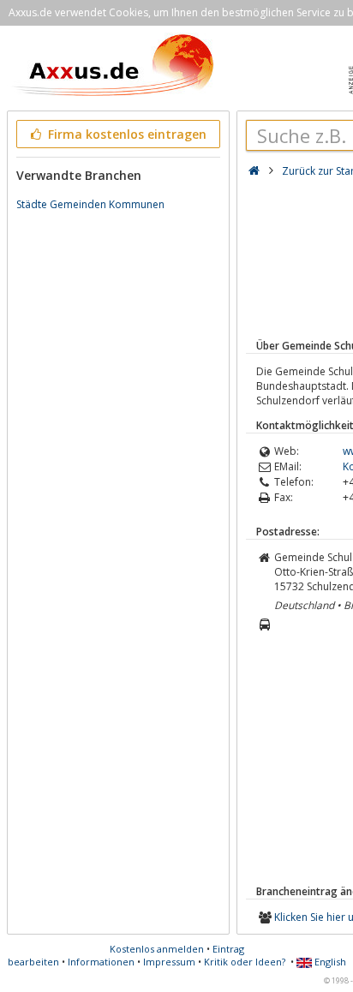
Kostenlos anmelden (157, 948)
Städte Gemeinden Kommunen (90, 204)
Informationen (101, 961)
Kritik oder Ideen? (244, 961)
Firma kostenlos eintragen (125, 134)
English (329, 961)
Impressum (169, 961)
